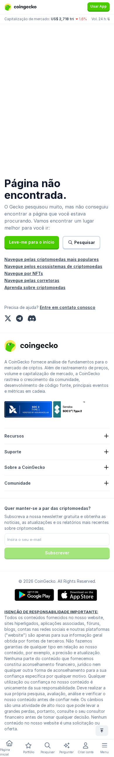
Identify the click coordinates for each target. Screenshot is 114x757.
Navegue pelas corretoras (31, 280)
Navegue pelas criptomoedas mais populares (51, 259)
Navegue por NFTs (23, 273)
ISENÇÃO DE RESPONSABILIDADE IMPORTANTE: (51, 611)
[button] (31, 242)
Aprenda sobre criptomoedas (34, 287)
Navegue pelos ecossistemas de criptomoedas (53, 266)
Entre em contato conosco (67, 307)
